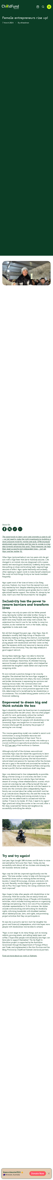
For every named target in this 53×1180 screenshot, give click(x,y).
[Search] (43, 6)
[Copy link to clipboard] (15, 529)
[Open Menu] (49, 7)
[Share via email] (20, 529)
